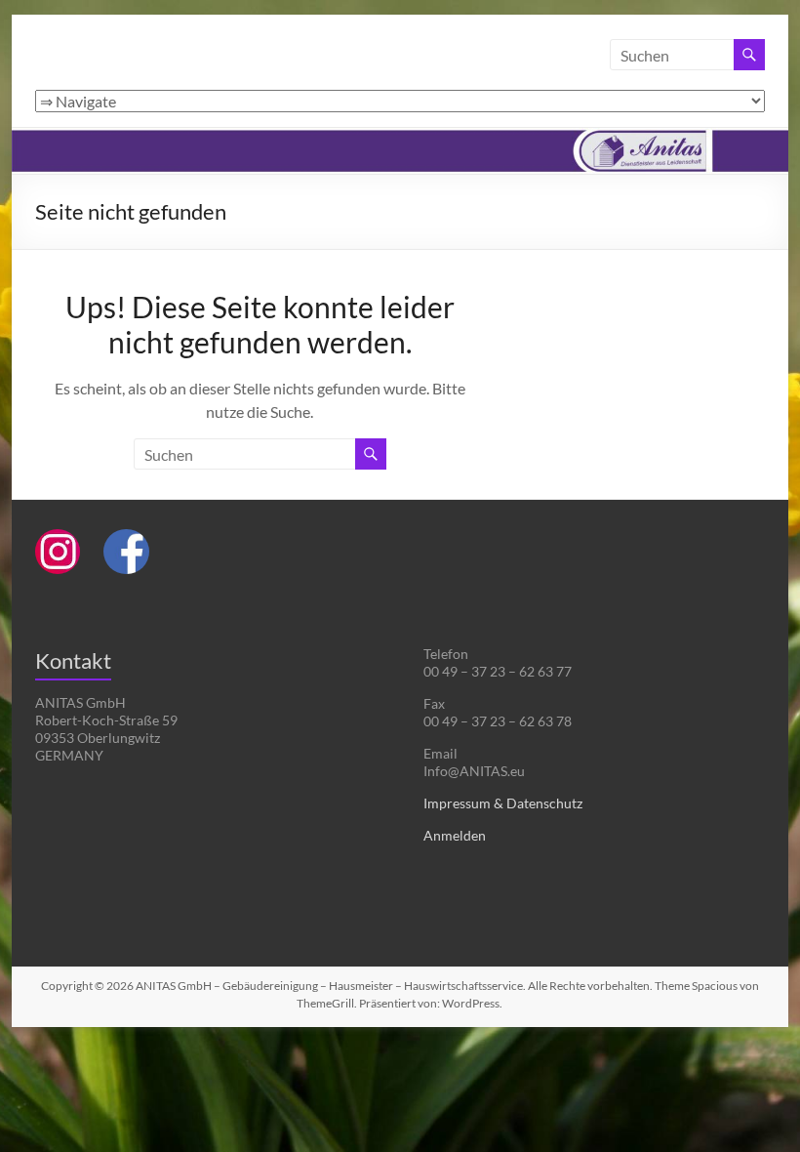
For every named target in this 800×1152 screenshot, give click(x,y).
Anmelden (454, 835)
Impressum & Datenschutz (502, 803)
